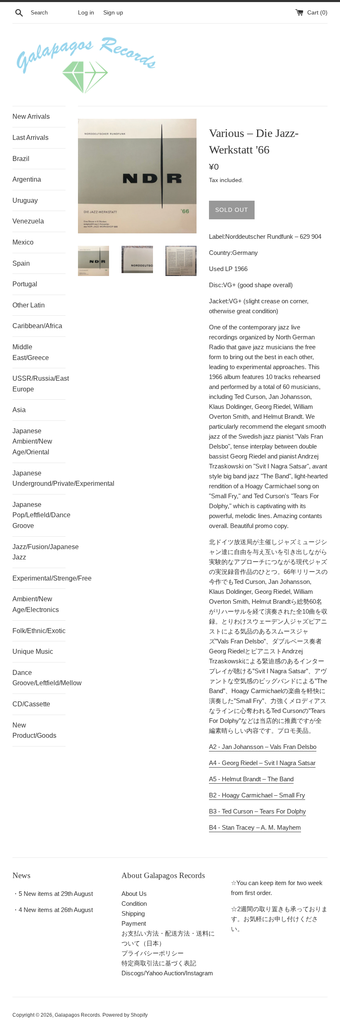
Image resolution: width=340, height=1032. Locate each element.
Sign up (113, 13)
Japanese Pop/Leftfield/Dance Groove (39, 515)
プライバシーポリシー (152, 953)
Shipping (133, 913)
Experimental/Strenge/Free (39, 578)
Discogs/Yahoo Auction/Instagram (167, 973)
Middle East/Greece (30, 352)
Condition (134, 903)
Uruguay (25, 200)
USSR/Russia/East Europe (39, 384)
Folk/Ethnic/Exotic (39, 630)
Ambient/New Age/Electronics (35, 604)
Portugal (24, 284)
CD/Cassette (31, 704)
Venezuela (28, 221)
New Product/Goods (34, 730)
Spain (21, 263)
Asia (19, 409)
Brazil (20, 158)
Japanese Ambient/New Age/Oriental (32, 441)
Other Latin (28, 305)
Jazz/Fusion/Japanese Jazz (39, 552)
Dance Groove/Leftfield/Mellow (39, 678)
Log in (86, 13)
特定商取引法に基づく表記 (158, 963)
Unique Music (32, 651)
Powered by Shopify (125, 1015)
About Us (134, 893)
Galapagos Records (77, 1015)
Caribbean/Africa (37, 325)
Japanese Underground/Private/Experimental (39, 478)
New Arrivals (31, 116)
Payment (133, 923)
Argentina (26, 179)
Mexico (23, 242)
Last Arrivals (30, 137)
